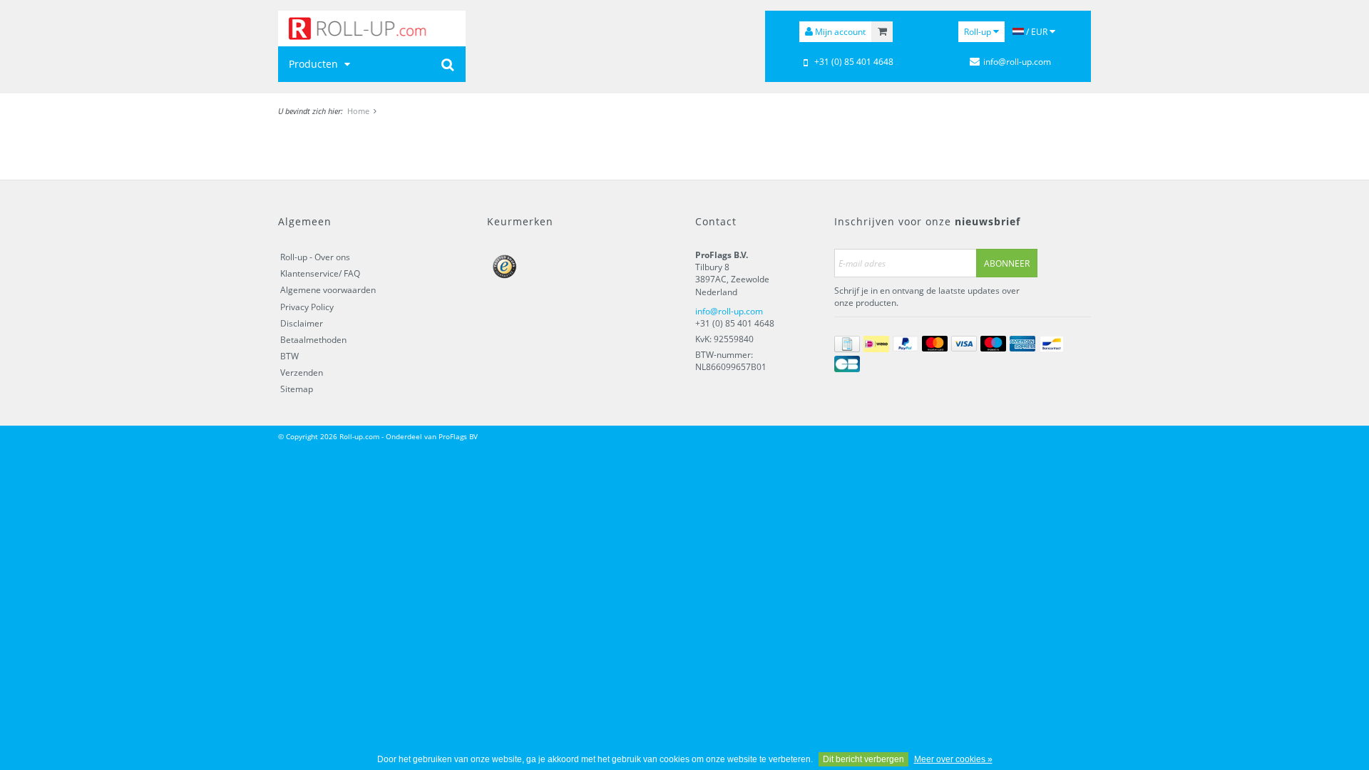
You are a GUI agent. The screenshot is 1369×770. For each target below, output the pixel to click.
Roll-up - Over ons (315, 257)
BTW (289, 356)
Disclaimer (301, 323)
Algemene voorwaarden (328, 290)
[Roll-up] (372, 28)
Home (358, 111)
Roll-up (978, 32)
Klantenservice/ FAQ (320, 273)
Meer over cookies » (953, 759)
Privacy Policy (307, 307)
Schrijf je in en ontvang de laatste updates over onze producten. (927, 296)
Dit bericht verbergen (863, 759)
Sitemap (296, 389)
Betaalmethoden (313, 340)
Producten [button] (315, 64)
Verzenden (301, 372)
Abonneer (1007, 263)
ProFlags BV (458, 436)
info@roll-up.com (729, 311)
